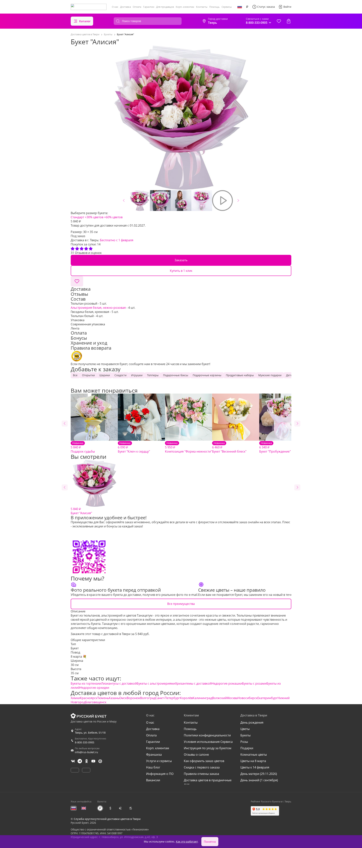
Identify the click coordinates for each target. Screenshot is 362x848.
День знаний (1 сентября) (259, 780)
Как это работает (187, 841)
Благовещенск (95, 702)
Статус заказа (266, 6)
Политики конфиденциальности (207, 735)
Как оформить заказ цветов (204, 761)
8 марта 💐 (79, 656)
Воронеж (133, 698)
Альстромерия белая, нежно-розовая (98, 308)
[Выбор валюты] (247, 7)
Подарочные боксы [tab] (175, 375)
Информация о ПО (159, 774)
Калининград (202, 698)
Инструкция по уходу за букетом (207, 748)
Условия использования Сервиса (208, 742)
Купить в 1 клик (181, 271)
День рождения (251, 722)
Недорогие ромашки (226, 683)
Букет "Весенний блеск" (229, 447)
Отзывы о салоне (196, 754)
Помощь (214, 6)
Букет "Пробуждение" (275, 447)
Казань (114, 698)
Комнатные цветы (253, 754)
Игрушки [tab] (137, 375)
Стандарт (77, 217)
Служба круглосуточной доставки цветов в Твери (107, 819)
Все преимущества (181, 604)
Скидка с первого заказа (202, 767)
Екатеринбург (267, 698)
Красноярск (88, 698)
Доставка (125, 6)
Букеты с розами (254, 683)
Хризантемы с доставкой (193, 683)
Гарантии (148, 6)
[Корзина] (288, 21)
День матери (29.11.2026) (258, 774)
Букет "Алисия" (81, 511)
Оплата (137, 6)
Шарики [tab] (104, 375)
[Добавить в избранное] (77, 281)
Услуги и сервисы (159, 761)
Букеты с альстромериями (156, 683)
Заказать (181, 260)
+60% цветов (113, 217)
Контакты (201, 6)
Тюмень (103, 698)
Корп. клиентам (185, 6)
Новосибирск (247, 698)
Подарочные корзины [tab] (207, 375)
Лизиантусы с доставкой (119, 683)
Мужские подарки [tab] (269, 375)
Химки (75, 698)
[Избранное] (278, 21)
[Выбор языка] (239, 7)
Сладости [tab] (120, 375)
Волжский (219, 698)
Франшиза (154, 754)
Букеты (245, 735)
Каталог (85, 21)
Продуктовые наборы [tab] (240, 375)
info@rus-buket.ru (86, 752)
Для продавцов (165, 6)
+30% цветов (94, 217)
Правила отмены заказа (201, 774)
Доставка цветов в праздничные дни (208, 782)
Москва (232, 698)
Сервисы (227, 6)
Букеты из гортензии (86, 683)
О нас (115, 6)
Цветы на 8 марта (253, 761)
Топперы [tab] (153, 375)
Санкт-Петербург (167, 698)
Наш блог (153, 767)
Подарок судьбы (83, 447)
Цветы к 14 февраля (254, 767)
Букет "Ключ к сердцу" (134, 447)
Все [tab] (75, 375)
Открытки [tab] (88, 375)
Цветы (245, 729)
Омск (123, 698)
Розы (244, 742)
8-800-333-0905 (84, 742)
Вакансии (153, 780)
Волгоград (147, 698)
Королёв (186, 698)
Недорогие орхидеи (94, 688)
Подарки (246, 748)
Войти (287, 6)
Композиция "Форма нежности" (188, 447)
